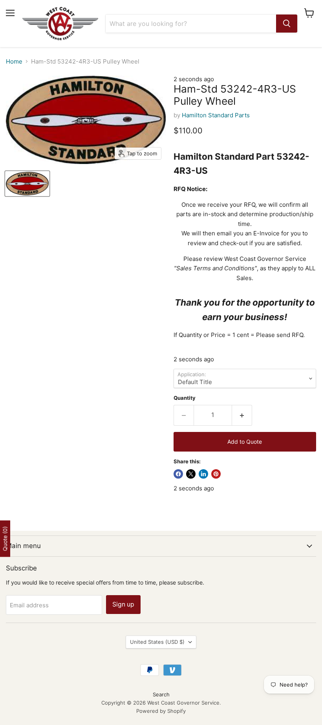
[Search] (286, 24)
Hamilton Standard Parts (216, 115)
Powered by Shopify (161, 711)
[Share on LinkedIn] (203, 474)
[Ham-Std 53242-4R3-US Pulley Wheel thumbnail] (27, 183)
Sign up (123, 604)
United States (157, 642)
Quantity (185, 398)
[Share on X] (191, 474)
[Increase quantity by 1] (242, 415)
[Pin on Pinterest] (216, 474)
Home (14, 61)
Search (161, 694)
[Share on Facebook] (178, 474)
